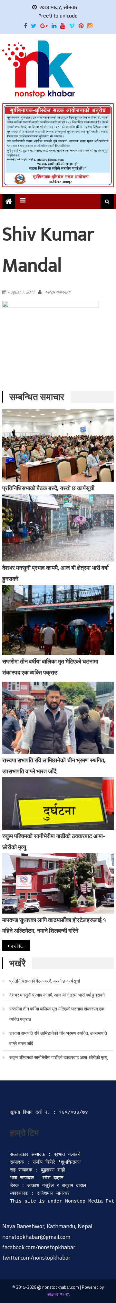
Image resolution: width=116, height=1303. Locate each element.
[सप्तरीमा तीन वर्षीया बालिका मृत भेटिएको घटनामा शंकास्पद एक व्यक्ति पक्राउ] (58, 620)
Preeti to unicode (58, 16)
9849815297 (57, 1294)
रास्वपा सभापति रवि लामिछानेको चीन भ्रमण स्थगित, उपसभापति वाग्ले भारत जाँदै (58, 1038)
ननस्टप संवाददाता (57, 292)
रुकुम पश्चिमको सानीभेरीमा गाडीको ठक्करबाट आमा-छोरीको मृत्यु (58, 1057)
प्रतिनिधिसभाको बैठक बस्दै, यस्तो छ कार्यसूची (48, 488)
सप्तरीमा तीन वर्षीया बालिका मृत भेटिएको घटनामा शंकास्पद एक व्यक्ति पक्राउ (56, 1013)
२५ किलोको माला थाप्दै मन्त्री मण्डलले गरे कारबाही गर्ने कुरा (20, 945)
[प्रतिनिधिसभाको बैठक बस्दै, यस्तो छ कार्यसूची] (58, 445)
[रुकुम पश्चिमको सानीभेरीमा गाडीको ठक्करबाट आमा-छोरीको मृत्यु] (58, 803)
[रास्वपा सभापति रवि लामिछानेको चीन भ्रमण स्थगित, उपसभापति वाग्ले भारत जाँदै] (58, 718)
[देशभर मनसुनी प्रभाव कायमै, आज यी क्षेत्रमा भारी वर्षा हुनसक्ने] (58, 527)
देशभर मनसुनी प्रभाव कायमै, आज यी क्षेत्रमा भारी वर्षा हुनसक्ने (57, 994)
